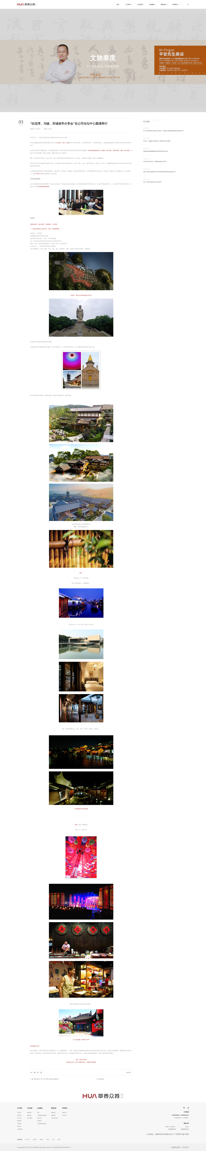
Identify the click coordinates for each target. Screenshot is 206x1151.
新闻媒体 (53, 1112)
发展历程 (19, 1120)
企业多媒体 (19, 1129)
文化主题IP (29, 1118)
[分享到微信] (34, 1072)
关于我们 (128, 4)
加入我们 (64, 1115)
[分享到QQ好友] (41, 1072)
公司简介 (19, 1112)
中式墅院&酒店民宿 (41, 1115)
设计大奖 (27, 1139)
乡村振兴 (39, 1120)
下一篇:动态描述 (100, 1079)
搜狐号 (41, 1139)
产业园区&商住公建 (41, 1123)
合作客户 (19, 1126)
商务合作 (64, 1112)
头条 (53, 1139)
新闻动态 (163, 4)
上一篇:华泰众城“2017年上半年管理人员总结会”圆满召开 (44, 1079)
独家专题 (53, 1115)
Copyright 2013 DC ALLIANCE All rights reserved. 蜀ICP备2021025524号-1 (44, 1147)
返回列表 (128, 1072)
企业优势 (140, 4)
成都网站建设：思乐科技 (180, 1147)
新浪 (48, 1139)
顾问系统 (29, 1112)
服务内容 (29, 1115)
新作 (38, 1112)
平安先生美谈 (54, 1118)
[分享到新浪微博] (38, 1072)
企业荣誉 (19, 1123)
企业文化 (19, 1118)
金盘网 (34, 1139)
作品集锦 (151, 4)
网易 (59, 1139)
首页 (118, 4)
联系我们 (175, 4)
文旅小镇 (39, 1118)
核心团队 (19, 1115)
